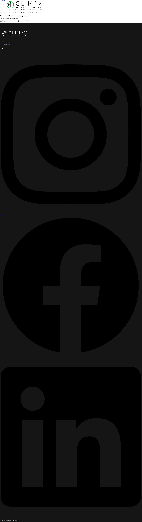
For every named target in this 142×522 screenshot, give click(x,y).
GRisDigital (8, 520)
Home (2, 9)
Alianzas (33, 9)
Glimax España (11, 9)
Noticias (37, 9)
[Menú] (0, 11)
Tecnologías (23, 9)
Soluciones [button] (17, 9)
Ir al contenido (2, 0)
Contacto (41, 9)
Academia (29, 9)
